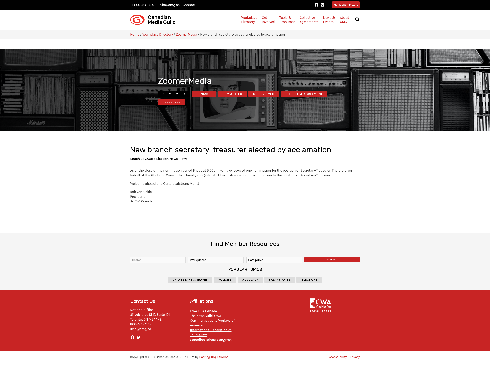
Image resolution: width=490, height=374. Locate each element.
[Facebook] (316, 5)
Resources (171, 102)
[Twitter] (322, 5)
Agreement (303, 94)
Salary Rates (279, 279)
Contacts (204, 94)
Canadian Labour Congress (211, 340)
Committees (232, 94)
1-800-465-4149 (144, 5)
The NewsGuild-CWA (205, 316)
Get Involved (263, 94)
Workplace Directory (157, 34)
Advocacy (250, 279)
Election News (167, 159)
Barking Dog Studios (213, 357)
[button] (346, 4)
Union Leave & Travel (190, 279)
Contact (189, 5)
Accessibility (338, 357)
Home (134, 34)
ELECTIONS (309, 279)
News (183, 159)
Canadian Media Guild (162, 19)
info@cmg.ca (169, 5)
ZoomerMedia (186, 34)
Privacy (355, 357)
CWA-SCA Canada (203, 311)
